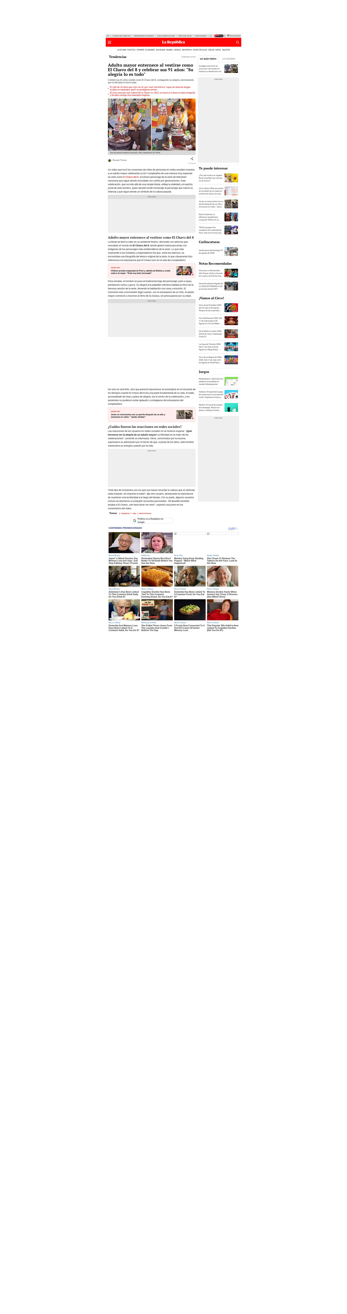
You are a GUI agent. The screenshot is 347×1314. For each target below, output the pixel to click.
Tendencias (117, 56)
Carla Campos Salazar (166, 36)
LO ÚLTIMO (121, 50)
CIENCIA (177, 50)
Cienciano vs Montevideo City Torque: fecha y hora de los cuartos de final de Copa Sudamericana (210, 274)
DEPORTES (187, 50)
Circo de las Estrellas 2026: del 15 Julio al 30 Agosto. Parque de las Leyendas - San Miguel (210, 309)
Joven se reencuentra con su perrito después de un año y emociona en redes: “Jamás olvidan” (138, 415)
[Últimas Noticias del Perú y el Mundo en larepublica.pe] (173, 42)
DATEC (218, 50)
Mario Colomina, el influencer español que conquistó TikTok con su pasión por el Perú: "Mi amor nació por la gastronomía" (211, 219)
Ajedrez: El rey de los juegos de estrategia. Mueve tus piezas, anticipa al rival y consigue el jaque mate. (211, 409)
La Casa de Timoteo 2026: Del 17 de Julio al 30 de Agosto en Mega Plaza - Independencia (210, 348)
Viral (134, 513)
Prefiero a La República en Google (150, 520)
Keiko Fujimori (200, 36)
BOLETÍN (226, 50)
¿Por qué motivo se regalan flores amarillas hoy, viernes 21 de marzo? (210, 178)
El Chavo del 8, (131, 177)
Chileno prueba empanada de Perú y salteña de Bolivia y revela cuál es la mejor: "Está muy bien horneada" (140, 272)
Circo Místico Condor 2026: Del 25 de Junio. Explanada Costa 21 (210, 334)
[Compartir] (192, 159)
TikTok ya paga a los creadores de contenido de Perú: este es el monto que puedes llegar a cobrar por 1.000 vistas (210, 232)
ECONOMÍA (150, 50)
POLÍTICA (131, 50)
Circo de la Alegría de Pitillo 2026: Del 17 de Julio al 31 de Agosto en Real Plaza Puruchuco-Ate (210, 361)
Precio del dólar (185, 36)
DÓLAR (211, 50)
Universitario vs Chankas (144, 36)
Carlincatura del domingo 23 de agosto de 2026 (211, 251)
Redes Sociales (145, 513)
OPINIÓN (140, 50)
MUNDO (169, 50)
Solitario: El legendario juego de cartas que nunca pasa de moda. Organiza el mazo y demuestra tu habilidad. (211, 396)
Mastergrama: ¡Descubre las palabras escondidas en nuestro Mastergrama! (211, 381)
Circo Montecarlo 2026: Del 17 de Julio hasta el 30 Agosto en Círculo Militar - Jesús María (210, 322)
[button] (109, 42)
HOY (108, 36)
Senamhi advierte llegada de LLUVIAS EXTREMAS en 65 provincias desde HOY (211, 286)
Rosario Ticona (120, 160)
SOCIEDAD (160, 50)
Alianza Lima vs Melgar (121, 36)
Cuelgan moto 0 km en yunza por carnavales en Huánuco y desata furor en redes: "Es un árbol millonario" (210, 71)
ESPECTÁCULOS (200, 50)
